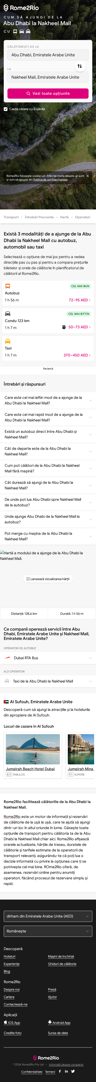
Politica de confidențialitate (50, 179)
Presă (52, 989)
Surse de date (58, 1033)
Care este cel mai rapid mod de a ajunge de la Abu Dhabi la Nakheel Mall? (44, 417)
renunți (23, 179)
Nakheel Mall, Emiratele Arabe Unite (45, 77)
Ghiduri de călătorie (62, 964)
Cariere (9, 997)
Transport (11, 217)
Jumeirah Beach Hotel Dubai (30, 769)
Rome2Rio (12, 816)
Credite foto (12, 1033)
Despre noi (12, 989)
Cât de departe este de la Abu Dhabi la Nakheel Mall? (38, 451)
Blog (7, 971)
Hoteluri (9, 956)
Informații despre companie (66, 1064)
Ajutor (52, 997)
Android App (61, 1023)
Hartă (64, 217)
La (9, 69)
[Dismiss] (87, 176)
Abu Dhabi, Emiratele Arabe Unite (43, 54)
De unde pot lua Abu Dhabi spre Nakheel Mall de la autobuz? (43, 502)
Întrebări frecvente (39, 217)
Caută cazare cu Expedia (27, 109)
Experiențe (12, 964)
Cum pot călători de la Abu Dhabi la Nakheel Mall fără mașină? (42, 468)
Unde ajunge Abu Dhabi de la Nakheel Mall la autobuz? (42, 519)
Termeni (50, 1071)
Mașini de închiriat (61, 956)
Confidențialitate (31, 1071)
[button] (48, 93)
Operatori (82, 217)
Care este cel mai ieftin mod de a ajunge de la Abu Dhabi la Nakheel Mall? (43, 400)
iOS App (13, 1023)
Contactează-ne (15, 1004)
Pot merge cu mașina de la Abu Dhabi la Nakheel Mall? (38, 536)
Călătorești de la (23, 46)
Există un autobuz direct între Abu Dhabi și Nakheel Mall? (41, 434)
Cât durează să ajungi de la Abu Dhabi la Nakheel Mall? (39, 485)
